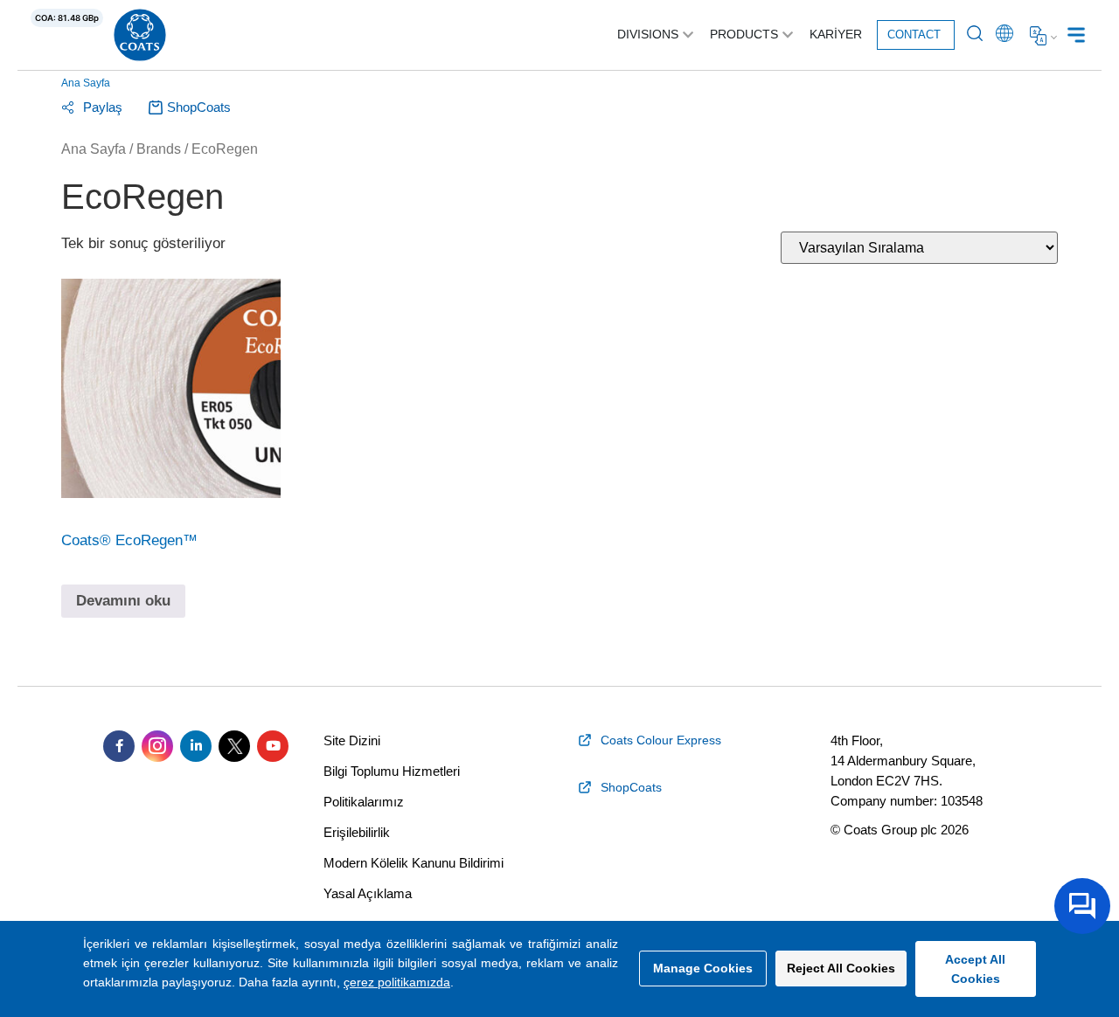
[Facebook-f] (119, 746)
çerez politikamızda (397, 982)
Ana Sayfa (85, 83)
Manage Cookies (703, 968)
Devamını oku (123, 600)
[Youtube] (272, 746)
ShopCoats (199, 107)
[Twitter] (234, 746)
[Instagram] (157, 746)
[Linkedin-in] (196, 746)
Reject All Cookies (841, 968)
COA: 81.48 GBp (67, 18)
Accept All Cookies (975, 969)
